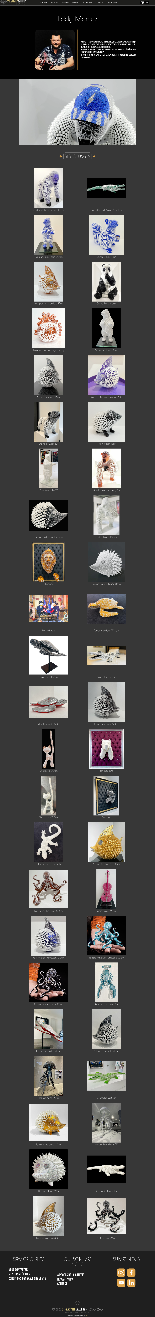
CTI (86, 1315)
